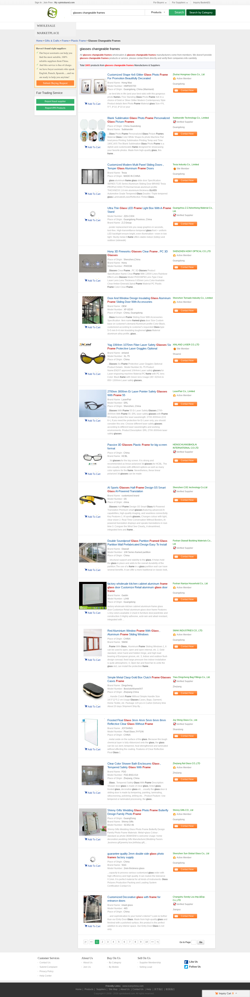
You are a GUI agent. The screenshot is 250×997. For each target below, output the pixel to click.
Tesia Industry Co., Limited (186, 164)
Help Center (46, 975)
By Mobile (114, 967)
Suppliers (101, 989)
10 (146, 942)
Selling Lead (145, 967)
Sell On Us (144, 958)
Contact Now (187, 90)
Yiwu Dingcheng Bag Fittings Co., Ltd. (191, 677)
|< (86, 942)
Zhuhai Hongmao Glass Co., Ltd (189, 74)
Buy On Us (113, 958)
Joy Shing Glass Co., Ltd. (185, 720)
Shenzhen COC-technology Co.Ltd (190, 487)
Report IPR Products (55, 108)
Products (89, 989)
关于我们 (158, 989)
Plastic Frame (78, 40)
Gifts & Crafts (52, 40)
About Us (87, 958)
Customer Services (48, 958)
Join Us (87, 967)
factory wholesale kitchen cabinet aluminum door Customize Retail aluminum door (137, 587)
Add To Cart (94, 104)
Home (39, 40)
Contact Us (45, 962)
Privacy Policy (46, 971)
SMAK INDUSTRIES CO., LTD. (188, 630)
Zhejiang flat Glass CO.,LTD (186, 763)
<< (91, 942)
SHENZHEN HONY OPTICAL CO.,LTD (192, 251)
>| (157, 942)
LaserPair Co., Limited (184, 391)
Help (148, 989)
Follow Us (195, 966)
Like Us (193, 961)
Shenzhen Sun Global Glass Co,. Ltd (191, 853)
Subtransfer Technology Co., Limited (191, 118)
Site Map (113, 989)
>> (152, 942)
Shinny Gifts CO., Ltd (183, 810)
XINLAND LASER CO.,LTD (186, 344)
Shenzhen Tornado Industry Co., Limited (193, 298)
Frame (65, 40)
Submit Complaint (48, 967)
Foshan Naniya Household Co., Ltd (190, 583)
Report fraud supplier (55, 101)
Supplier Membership (150, 962)
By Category (115, 962)
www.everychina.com (132, 986)
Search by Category (200, 12)
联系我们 (170, 989)
